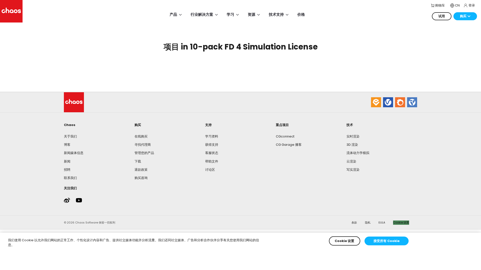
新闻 (67, 161)
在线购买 (141, 136)
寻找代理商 (143, 144)
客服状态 (211, 152)
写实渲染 (352, 169)
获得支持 (211, 144)
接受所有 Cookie (387, 240)
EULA (382, 222)
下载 (138, 161)
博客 (67, 144)
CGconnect (285, 136)
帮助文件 (211, 161)
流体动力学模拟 (357, 152)
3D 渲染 (352, 144)
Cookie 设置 (401, 222)
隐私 (368, 222)
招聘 (67, 169)
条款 (354, 222)
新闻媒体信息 (73, 152)
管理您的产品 (144, 152)
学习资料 (211, 136)
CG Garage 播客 (289, 144)
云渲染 (351, 161)
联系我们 (70, 178)
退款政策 (141, 169)
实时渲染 (352, 136)
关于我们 (70, 136)
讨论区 (210, 169)
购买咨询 (141, 178)
